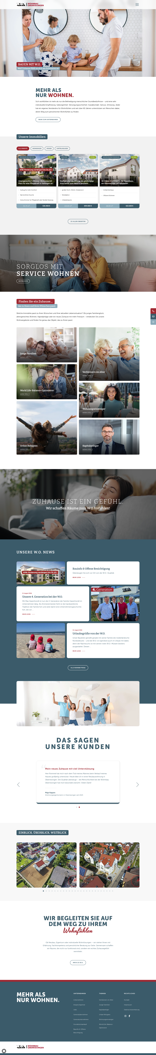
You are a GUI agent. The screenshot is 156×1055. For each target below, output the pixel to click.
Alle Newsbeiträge (78, 668)
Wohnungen (36, 148)
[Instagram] (125, 1016)
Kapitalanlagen (62, 148)
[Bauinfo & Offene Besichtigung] (41, 573)
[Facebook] (129, 1016)
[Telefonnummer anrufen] (153, 311)
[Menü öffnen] (137, 4)
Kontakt (126, 1000)
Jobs (75, 1010)
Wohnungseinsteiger (106, 1019)
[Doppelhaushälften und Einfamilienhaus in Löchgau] (47, 865)
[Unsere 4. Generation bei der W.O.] (115, 603)
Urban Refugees (104, 1014)
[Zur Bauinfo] (153, 322)
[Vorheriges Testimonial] (19, 785)
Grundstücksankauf (80, 1024)
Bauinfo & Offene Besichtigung (91, 568)
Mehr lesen (77, 577)
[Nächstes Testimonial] (136, 785)
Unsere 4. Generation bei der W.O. (42, 596)
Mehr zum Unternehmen (48, 119)
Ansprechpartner (79, 1005)
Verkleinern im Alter (106, 1000)
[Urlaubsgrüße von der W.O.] (41, 640)
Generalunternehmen (81, 1019)
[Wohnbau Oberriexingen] (30, 4)
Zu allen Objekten (78, 221)
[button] (76, 807)
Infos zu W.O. (78, 962)
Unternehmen (78, 1000)
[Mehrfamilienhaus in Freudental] (109, 865)
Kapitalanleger (104, 1010)
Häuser (49, 148)
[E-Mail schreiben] (153, 316)
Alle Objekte (22, 148)
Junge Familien (104, 1005)
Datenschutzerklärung (131, 1010)
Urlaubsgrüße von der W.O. (89, 633)
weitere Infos (23, 281)
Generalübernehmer (80, 1014)
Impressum (128, 1005)
